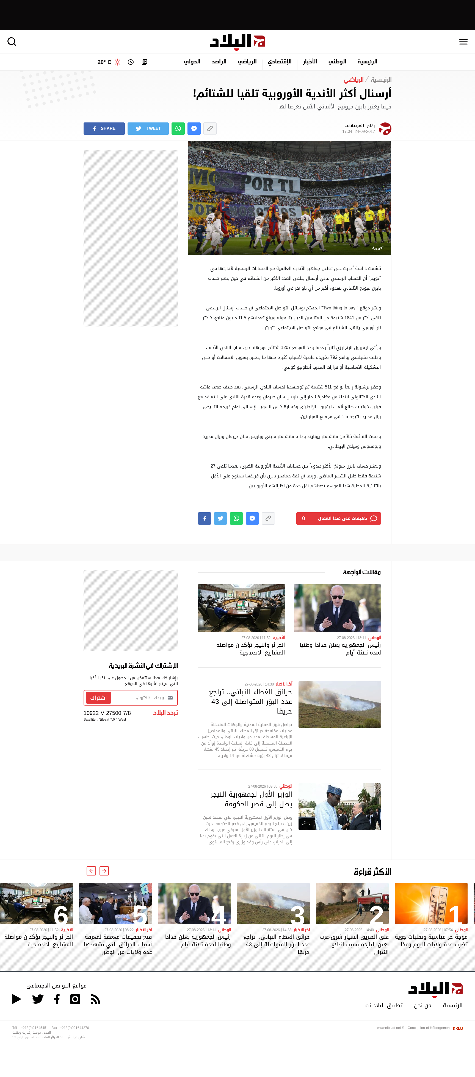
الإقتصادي (280, 62)
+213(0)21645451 (34, 1028)
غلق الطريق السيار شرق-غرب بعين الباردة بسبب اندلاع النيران (354, 944)
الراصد (219, 62)
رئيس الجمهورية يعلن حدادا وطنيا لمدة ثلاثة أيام (340, 649)
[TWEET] (220, 518)
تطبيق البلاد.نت (383, 1005)
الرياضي (247, 62)
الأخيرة (279, 637)
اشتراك (98, 698)
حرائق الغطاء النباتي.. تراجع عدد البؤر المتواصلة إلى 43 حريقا (250, 701)
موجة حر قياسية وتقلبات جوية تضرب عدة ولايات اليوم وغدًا (431, 940)
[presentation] (104, 870)
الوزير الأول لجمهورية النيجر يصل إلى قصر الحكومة (251, 799)
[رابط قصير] (210, 128)
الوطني (337, 62)
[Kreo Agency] (457, 1028)
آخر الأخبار (284, 683)
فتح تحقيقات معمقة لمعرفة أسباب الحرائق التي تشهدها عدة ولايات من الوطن (118, 944)
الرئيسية (367, 62)
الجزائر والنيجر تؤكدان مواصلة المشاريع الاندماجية (250, 649)
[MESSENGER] (194, 128)
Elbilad (237, 42)
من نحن (422, 1005)
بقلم (358, 129)
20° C (104, 62)
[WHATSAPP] (178, 128)
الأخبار (310, 62)
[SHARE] (204, 518)
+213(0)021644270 (74, 1028)
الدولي (192, 62)
